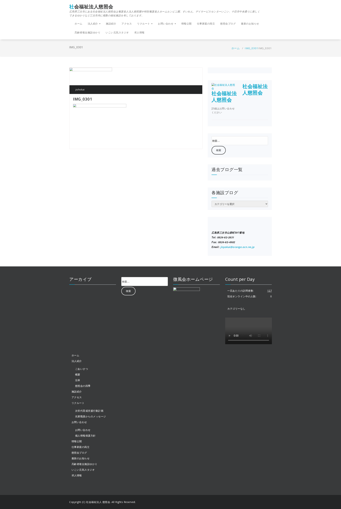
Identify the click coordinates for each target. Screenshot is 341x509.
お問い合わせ (83, 430)
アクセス (126, 23)
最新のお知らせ (250, 23)
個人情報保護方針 (85, 435)
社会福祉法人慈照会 (164, 10)
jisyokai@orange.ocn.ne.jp (237, 247)
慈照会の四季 (83, 386)
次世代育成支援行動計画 (89, 410)
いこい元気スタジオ (117, 32)
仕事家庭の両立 (206, 23)
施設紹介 (111, 23)
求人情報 (139, 32)
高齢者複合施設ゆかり (87, 32)
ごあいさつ (81, 368)
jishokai (80, 89)
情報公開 (186, 23)
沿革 (77, 380)
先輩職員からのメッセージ (90, 416)
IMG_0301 (251, 48)
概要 (77, 374)
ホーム (78, 23)
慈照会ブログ (228, 23)
